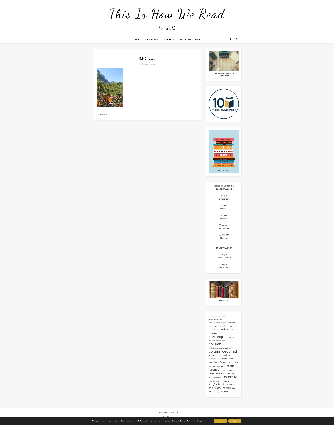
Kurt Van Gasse (217, 362)
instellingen (198, 421)
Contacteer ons (188, 39)
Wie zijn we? (151, 39)
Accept (220, 421)
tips (233, 388)
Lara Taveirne (233, 362)
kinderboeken (226, 358)
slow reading (229, 384)
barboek (231, 322)
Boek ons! (168, 39)
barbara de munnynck (218, 323)
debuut (211, 355)
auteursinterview (215, 319)
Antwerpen (222, 316)
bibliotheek (224, 326)
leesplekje (221, 366)
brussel (212, 340)
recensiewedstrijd (215, 381)
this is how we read (220, 387)
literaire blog (231, 370)
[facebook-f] (227, 39)
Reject (234, 421)
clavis (224, 340)
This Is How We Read (167, 14)
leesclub (212, 366)
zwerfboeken (225, 391)
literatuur (226, 373)
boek (232, 326)
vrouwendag (214, 391)
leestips (214, 369)
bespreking (213, 326)
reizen (226, 381)
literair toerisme (215, 373)
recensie (229, 377)
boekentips (216, 336)
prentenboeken (215, 378)
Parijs (233, 373)
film (216, 355)
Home (137, 39)
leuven (222, 370)
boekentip (215, 333)
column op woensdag (220, 347)
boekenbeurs (213, 330)
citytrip (218, 341)
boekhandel (229, 337)
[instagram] (230, 39)
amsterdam (213, 316)
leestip (230, 365)
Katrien (103, 114)
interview (224, 355)
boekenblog (226, 329)
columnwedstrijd (223, 351)
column (215, 344)
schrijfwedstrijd (216, 384)
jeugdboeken (214, 359)
